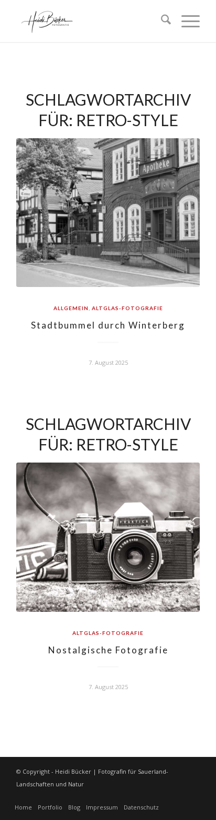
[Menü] (185, 21)
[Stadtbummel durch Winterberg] (108, 212)
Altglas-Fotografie (127, 308)
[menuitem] (160, 21)
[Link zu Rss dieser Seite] (192, 796)
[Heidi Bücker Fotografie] (89, 21)
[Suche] (160, 21)
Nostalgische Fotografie (108, 649)
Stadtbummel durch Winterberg (108, 325)
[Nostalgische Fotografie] (108, 537)
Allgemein (71, 308)
